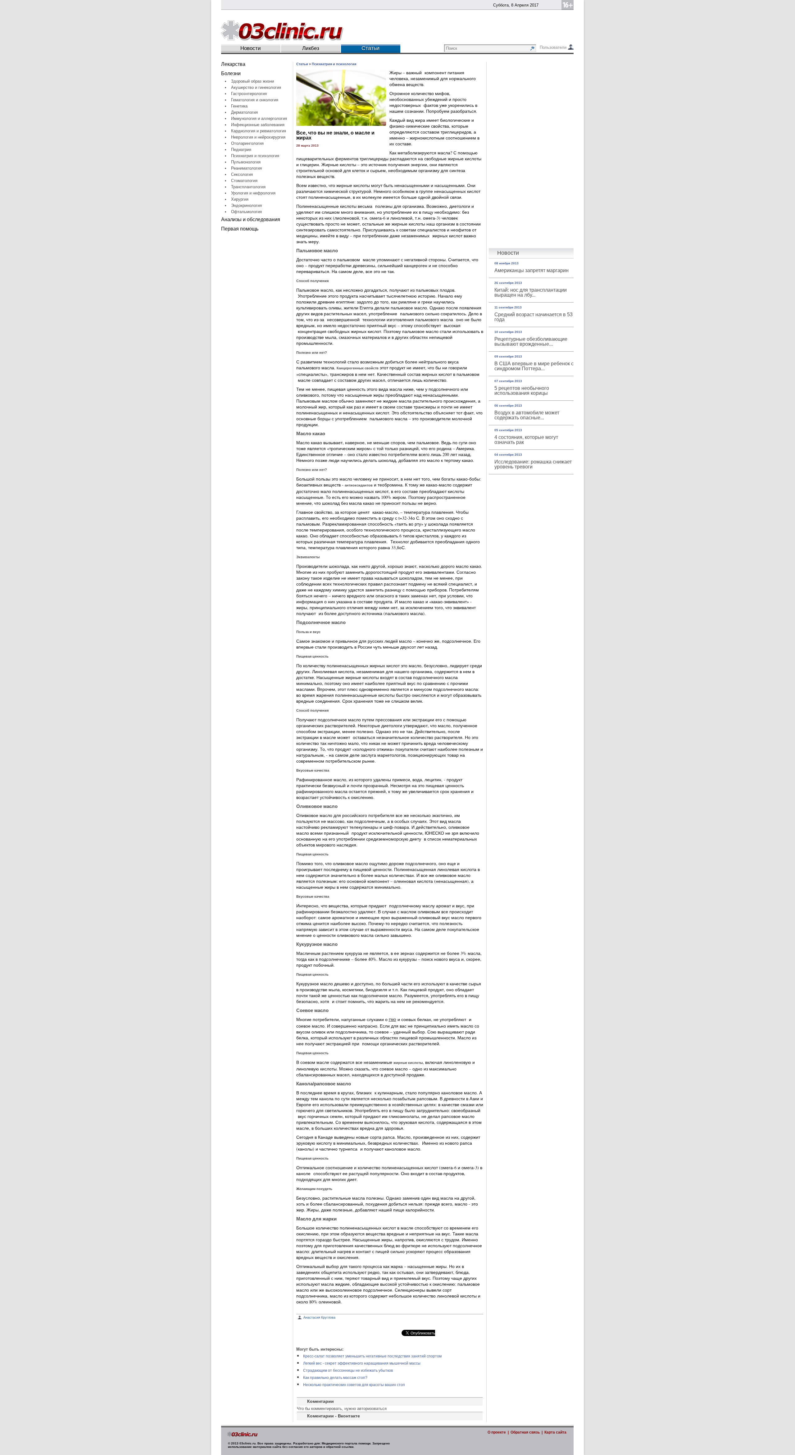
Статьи (302, 64)
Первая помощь (239, 228)
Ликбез (310, 48)
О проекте (497, 1432)
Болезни (231, 73)
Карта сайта (555, 1432)
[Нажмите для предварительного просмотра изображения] (341, 124)
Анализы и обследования (250, 219)
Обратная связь (525, 1432)
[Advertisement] (257, 329)
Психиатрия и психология (334, 64)
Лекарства (233, 64)
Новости (250, 48)
